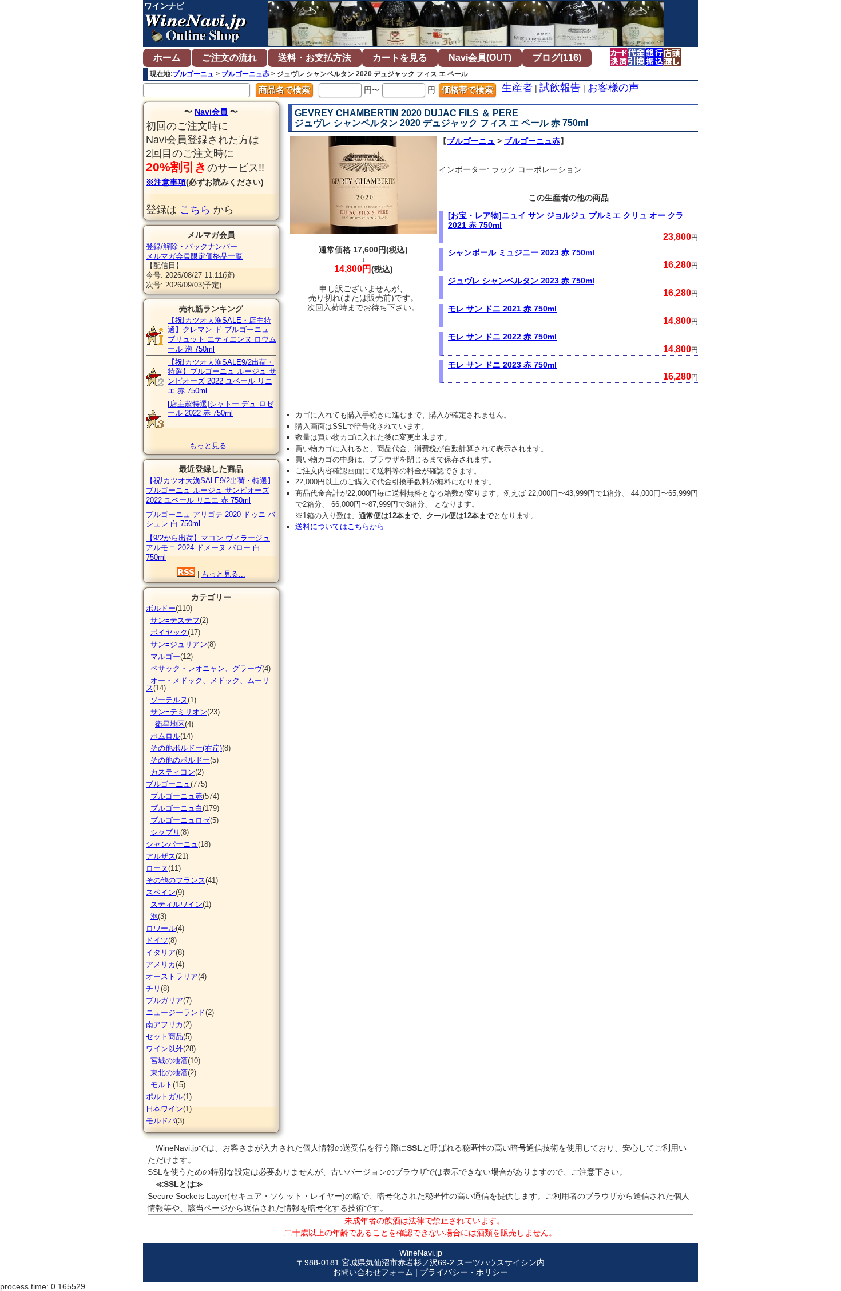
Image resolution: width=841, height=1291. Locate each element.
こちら (195, 209)
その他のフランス (175, 880)
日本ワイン (164, 1108)
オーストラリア (172, 976)
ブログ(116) (557, 57)
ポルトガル (164, 1096)
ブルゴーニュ (193, 74)
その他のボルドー (180, 760)
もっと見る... (211, 445)
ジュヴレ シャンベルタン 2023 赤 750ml (521, 280)
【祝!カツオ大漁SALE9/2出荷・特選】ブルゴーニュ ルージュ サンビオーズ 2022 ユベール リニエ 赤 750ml (222, 376)
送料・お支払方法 (314, 57)
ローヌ (157, 868)
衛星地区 (170, 724)
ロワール (161, 928)
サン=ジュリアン (178, 644)
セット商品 (164, 1036)
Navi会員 (211, 111)
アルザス (161, 856)
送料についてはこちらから (339, 526)
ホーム (167, 57)
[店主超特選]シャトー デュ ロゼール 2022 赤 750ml (220, 409)
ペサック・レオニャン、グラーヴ (206, 668)
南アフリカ (164, 1024)
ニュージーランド (175, 1012)
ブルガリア (164, 1000)
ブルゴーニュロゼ (180, 820)
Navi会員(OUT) (480, 57)
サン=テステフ (175, 620)
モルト (161, 1084)
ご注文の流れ (229, 57)
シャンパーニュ (172, 844)
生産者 (517, 87)
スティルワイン (176, 904)
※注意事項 (166, 182)
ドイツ (157, 940)
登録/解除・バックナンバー (191, 246)
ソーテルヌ (169, 700)
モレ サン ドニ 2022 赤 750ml (502, 336)
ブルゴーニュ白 (176, 808)
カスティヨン (172, 772)
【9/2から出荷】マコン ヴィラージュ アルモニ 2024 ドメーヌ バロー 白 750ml (208, 548)
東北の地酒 (169, 1072)
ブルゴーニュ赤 (245, 74)
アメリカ (161, 964)
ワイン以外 (164, 1048)
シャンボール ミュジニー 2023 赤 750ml (521, 252)
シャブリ (165, 832)
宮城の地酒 (169, 1060)
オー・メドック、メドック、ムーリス (207, 684)
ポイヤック (169, 632)
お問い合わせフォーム (373, 1272)
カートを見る (399, 57)
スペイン (161, 892)
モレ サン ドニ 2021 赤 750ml (502, 308)
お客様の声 (613, 87)
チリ (153, 988)
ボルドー (161, 608)
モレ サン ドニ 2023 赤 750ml (502, 364)
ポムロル (165, 736)
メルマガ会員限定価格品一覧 (194, 256)
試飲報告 (560, 87)
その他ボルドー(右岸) (186, 748)
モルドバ (161, 1120)
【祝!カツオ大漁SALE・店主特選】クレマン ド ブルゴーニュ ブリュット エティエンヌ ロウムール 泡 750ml (222, 334)
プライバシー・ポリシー (464, 1272)
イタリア (161, 952)
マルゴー (165, 656)
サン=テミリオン (178, 712)
